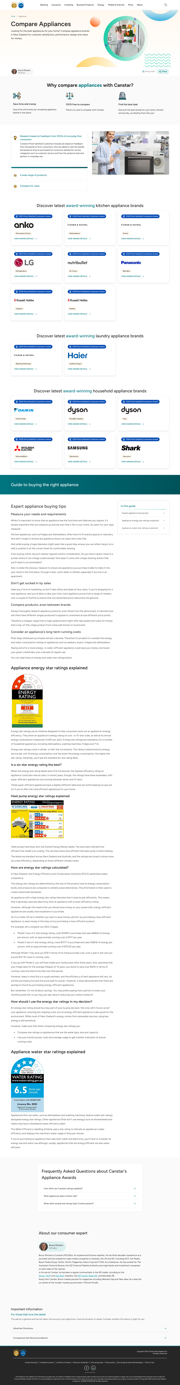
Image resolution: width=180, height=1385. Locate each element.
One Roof (59, 1276)
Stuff (48, 1276)
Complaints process (47, 1362)
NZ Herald (82, 1276)
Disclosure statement (81, 1362)
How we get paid (97, 1362)
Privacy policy (110, 1362)
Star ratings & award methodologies (130, 1362)
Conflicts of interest (63, 1362)
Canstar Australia (31, 1362)
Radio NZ (93, 1276)
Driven (42, 1276)
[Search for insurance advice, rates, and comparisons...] (166, 5)
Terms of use (149, 1362)
